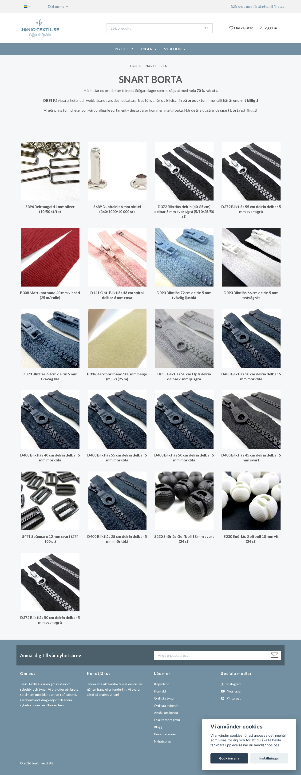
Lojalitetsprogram (167, 720)
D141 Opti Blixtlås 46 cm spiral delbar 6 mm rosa (117, 295)
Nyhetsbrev (162, 741)
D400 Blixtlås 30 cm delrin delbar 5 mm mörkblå (251, 376)
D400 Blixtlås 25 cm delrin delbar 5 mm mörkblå (117, 538)
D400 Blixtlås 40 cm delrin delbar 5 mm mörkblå (50, 457)
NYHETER (124, 49)
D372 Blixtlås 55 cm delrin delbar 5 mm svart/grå (251, 209)
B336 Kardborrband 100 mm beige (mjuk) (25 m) (117, 376)
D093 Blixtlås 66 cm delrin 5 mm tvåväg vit (251, 295)
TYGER (146, 49)
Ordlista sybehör (166, 706)
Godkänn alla (229, 758)
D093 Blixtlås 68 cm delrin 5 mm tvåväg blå (50, 376)
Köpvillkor (161, 684)
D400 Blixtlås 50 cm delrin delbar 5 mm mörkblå (184, 457)
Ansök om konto (166, 713)
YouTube (233, 691)
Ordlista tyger (164, 698)
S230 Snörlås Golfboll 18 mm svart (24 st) (184, 538)
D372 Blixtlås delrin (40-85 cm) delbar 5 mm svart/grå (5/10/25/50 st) (184, 211)
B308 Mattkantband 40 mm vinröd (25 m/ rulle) (50, 295)
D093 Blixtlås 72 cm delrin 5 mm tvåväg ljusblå (184, 295)
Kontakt (160, 691)
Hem (133, 66)
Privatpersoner (165, 734)
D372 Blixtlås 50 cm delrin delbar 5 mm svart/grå (50, 620)
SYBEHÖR (173, 49)
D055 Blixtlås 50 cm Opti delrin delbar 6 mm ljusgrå (184, 376)
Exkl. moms (56, 6)
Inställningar (269, 758)
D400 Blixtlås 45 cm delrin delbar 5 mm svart (251, 457)
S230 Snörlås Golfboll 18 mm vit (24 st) (251, 538)
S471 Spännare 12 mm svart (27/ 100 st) (50, 538)
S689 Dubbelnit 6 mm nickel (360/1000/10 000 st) (117, 209)
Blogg (158, 727)
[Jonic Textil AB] (85, 28)
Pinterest (233, 698)
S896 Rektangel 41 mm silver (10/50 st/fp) (50, 209)
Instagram (233, 684)
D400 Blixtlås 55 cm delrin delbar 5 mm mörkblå (117, 457)
